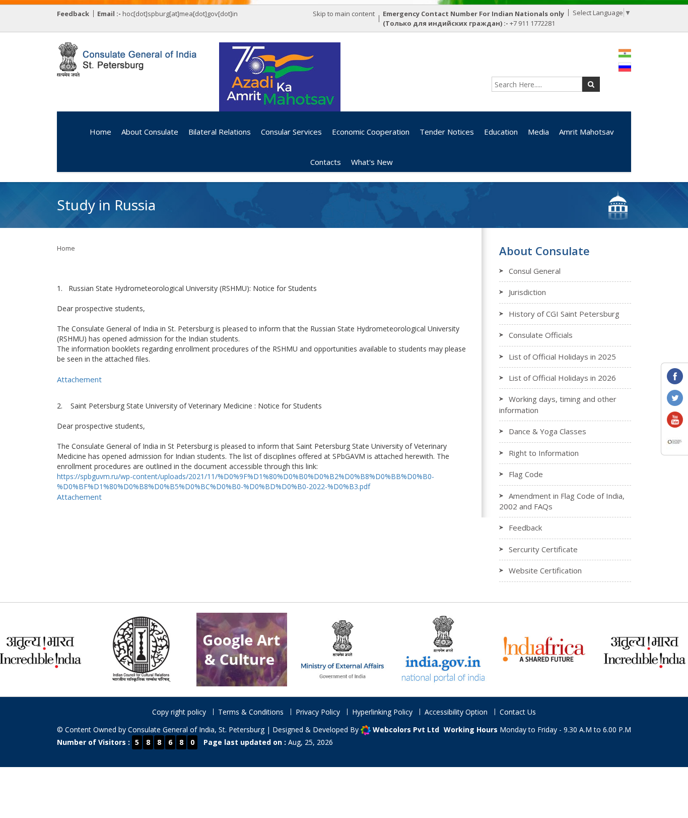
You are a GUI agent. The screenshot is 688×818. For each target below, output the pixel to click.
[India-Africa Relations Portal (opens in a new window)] (519, 649)
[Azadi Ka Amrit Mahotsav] (279, 76)
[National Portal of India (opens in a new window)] (419, 649)
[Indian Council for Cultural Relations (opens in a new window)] (117, 649)
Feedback (525, 527)
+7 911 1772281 (532, 23)
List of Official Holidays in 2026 (562, 378)
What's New (372, 162)
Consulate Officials (541, 335)
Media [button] (538, 132)
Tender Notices (447, 132)
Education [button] (501, 132)
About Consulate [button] (149, 132)
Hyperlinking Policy (382, 712)
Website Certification (545, 570)
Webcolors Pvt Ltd (406, 729)
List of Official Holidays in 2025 (562, 357)
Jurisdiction (527, 292)
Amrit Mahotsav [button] (586, 132)
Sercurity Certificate (543, 549)
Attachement (79, 379)
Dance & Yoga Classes (547, 431)
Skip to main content (344, 13)
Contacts (325, 162)
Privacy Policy (318, 712)
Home (100, 132)
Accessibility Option (456, 712)
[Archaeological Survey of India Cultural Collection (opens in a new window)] (217, 649)
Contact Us (518, 712)
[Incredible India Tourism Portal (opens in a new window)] (620, 649)
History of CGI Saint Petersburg (564, 314)
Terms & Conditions (251, 712)
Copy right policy (179, 712)
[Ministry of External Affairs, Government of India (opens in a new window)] (318, 649)
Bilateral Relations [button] (219, 132)
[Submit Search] (591, 84)
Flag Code (526, 474)
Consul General (535, 271)
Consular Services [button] (291, 132)
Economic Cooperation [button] (370, 132)
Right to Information (544, 453)
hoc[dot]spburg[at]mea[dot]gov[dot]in (180, 13)
